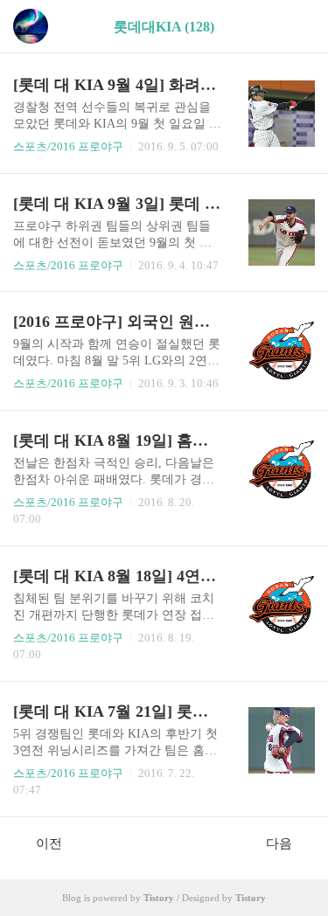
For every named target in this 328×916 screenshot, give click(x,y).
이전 (49, 843)
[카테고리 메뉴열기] (297, 26)
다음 (279, 843)
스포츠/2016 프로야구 (68, 146)
